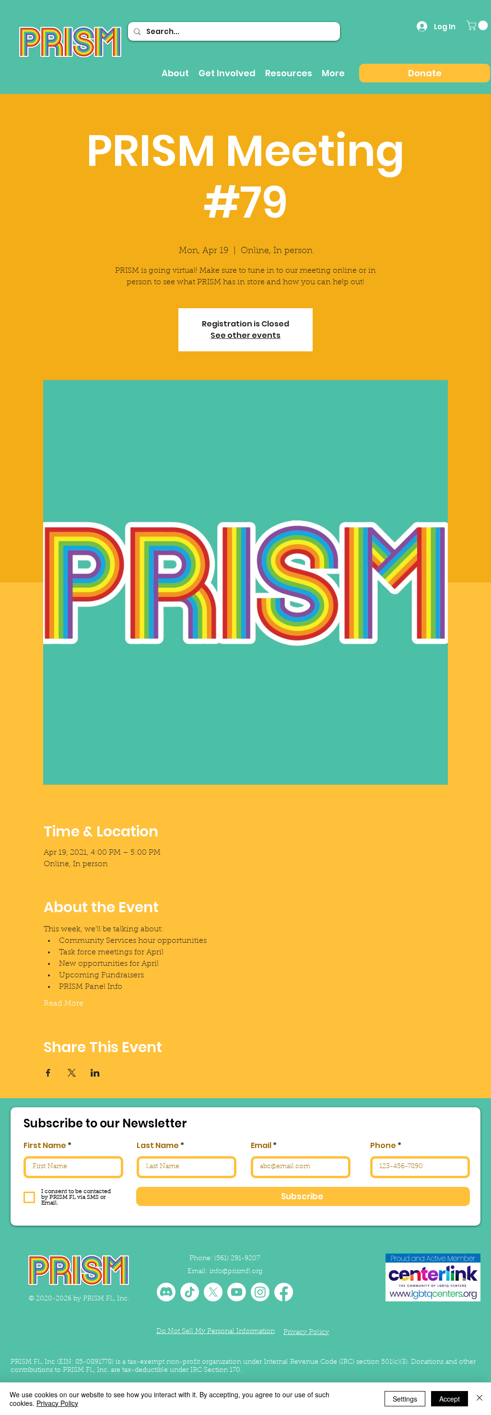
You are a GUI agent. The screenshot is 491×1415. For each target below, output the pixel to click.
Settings (405, 1398)
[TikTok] (189, 1292)
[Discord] (166, 1292)
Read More (63, 1004)
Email (261, 1145)
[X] (213, 1292)
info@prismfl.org (236, 1271)
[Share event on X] (71, 1073)
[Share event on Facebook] (48, 1073)
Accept (449, 1398)
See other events (245, 335)
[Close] (479, 1398)
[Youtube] (236, 1292)
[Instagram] (260, 1292)
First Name (44, 1145)
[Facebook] (283, 1292)
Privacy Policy (57, 1403)
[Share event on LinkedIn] (95, 1073)
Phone (383, 1145)
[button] (478, 25)
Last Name (158, 1145)
